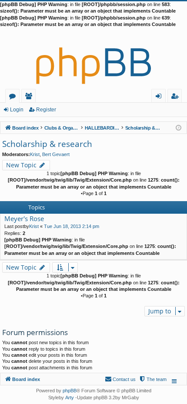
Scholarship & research (47, 144)
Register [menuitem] (176, 97)
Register (46, 110)
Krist (35, 154)
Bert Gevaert (56, 154)
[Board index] (93, 58)
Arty (69, 397)
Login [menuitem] (160, 97)
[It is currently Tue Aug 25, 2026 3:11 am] (178, 127)
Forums (14, 97)
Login (16, 110)
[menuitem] (153, 379)
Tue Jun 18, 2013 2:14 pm (71, 226)
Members (30, 97)
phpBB (70, 390)
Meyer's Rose (24, 219)
